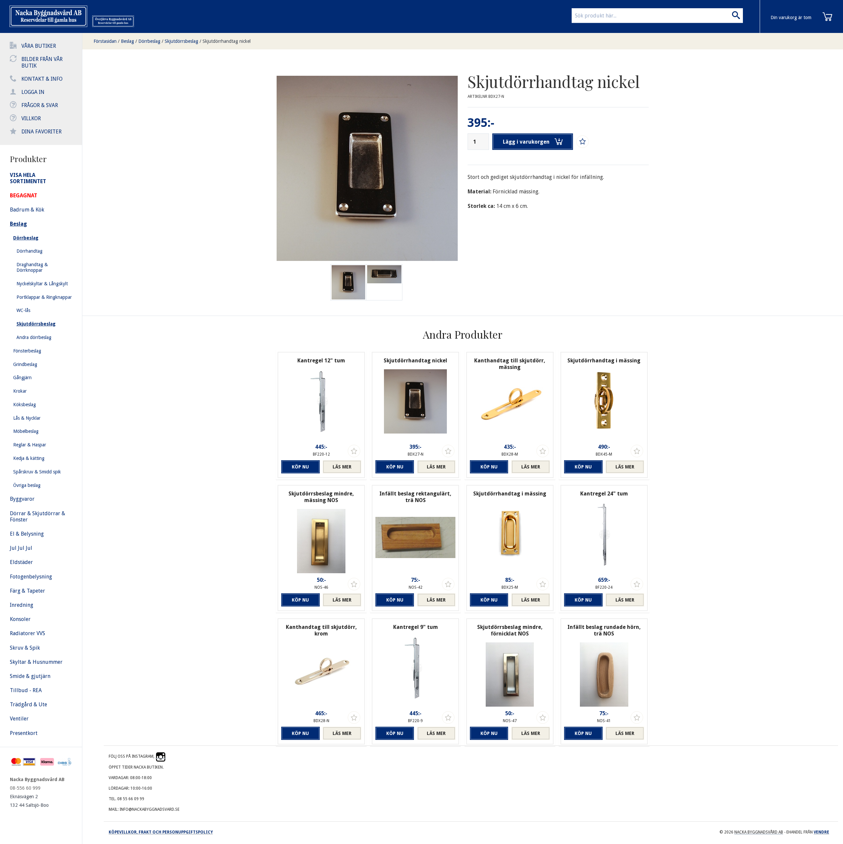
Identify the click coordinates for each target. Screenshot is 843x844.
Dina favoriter (41, 131)
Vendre (821, 832)
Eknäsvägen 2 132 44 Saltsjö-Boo (29, 801)
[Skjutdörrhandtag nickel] (384, 282)
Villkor (31, 118)
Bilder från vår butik (42, 62)
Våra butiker (38, 46)
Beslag (127, 41)
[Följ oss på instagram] (160, 756)
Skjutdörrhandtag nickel (227, 41)
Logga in (32, 92)
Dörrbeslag (149, 41)
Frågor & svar (39, 105)
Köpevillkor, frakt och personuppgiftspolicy (161, 832)
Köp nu (300, 466)
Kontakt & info (42, 79)
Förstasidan (105, 41)
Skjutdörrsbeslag (181, 41)
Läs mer (342, 466)
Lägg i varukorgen (526, 142)
